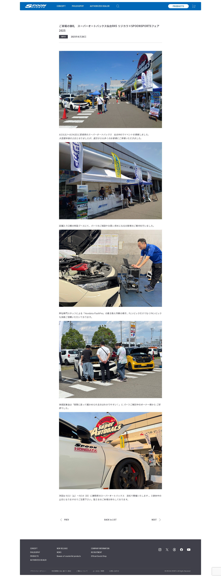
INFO (63, 36)
